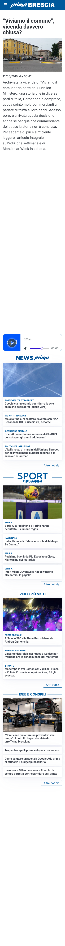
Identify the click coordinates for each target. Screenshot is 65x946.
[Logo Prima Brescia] (32, 5)
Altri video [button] (52, 685)
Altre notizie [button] (51, 465)
